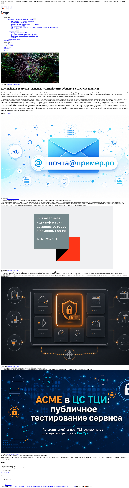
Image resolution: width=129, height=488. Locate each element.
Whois (6, 50)
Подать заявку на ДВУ (18, 26)
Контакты (7, 48)
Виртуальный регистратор (19, 22)
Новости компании (13, 199)
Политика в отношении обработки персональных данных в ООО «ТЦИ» (54, 486)
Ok (2, 3)
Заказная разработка (14, 39)
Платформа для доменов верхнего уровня (20, 19)
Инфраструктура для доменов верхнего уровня (25, 24)
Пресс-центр (8, 42)
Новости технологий (13, 84)
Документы (7, 40)
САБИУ (13, 37)
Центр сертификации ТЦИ (19, 32)
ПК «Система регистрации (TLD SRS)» (23, 21)
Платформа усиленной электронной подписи (24, 36)
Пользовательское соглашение (23, 486)
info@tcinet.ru (5, 472)
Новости (10, 44)
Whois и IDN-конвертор (18, 29)
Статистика (7, 47)
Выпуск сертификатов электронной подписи (24, 34)
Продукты (7, 17)
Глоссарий (11, 45)
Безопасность (12, 31)
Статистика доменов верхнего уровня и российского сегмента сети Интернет (34, 27)
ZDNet (9, 113)
